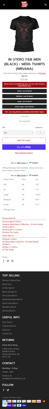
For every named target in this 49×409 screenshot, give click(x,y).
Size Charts (7, 322)
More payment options (24, 153)
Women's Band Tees (11, 280)
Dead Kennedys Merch (12, 299)
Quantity (38, 128)
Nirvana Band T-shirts (11, 221)
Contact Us (7, 333)
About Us (6, 329)
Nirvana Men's (8, 227)
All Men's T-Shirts (9, 247)
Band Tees (7, 284)
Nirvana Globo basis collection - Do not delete (22, 224)
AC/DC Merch (8, 288)
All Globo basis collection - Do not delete (20, 241)
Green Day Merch (10, 303)
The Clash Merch (9, 295)
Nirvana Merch (8, 218)
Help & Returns (9, 326)
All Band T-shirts (9, 239)
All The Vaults (8, 249)
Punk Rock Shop (15, 397)
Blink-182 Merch (9, 291)
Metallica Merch (9, 307)
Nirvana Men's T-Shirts (12, 229)
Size (3, 127)
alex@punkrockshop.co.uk (13, 378)
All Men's (6, 244)
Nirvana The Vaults (10, 232)
